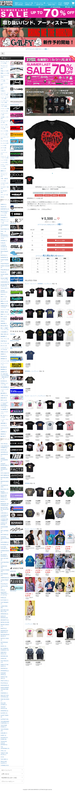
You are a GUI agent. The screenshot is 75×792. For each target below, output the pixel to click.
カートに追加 (61, 240)
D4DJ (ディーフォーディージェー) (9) (5, 221)
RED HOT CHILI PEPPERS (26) (5, 696)
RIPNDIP (12, 150)
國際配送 (54, 195)
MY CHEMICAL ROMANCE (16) (5, 649)
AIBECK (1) (3, 204)
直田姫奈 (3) (4, 358)
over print (12, 72)
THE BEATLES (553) (4, 486)
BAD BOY (12, 387)
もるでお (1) (4, 425)
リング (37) (3, 168)
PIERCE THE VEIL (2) (4, 677)
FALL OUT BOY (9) (4, 559)
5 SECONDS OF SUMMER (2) (5, 446)
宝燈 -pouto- (13, 269)
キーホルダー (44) (4, 191)
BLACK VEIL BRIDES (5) (4, 496)
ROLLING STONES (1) (4, 703)
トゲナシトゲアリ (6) (4, 390)
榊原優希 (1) (4, 336)
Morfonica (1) (4, 255)
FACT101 (12, 472)
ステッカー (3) (4, 194)
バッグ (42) (3, 145)
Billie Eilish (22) (5, 489)
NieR (11, 420)
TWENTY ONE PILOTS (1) (4, 753)
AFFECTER (13, 571)
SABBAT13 (13, 295)
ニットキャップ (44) (4, 137)
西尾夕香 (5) (4, 398)
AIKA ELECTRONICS (15, 394)
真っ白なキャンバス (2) (4, 416)
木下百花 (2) (4, 319)
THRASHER (13, 361)
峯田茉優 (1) (4, 423)
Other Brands (13, 558)
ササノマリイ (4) (5, 338)
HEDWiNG (12, 446)
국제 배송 (62, 195)
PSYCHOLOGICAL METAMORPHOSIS (15, 518)
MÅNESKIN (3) (4, 614)
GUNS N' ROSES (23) (5, 570)
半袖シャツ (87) (5, 71)
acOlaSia (12, 538)
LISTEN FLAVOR (14, 117)
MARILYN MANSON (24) (4, 616)
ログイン (43, 7)
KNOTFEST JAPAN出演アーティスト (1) (5, 593)
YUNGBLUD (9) (5, 765)
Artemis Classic (14, 236)
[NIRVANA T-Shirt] (30, 292)
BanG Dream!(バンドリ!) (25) (5, 212)
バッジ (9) (3, 181)
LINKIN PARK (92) (4, 606)
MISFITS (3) (4, 628)
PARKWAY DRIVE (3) (3, 673)
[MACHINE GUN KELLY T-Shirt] (70, 446)
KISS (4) (3, 590)
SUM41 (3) (3, 735)
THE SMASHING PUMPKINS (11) (5, 722)
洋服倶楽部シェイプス (15, 381)
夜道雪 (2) (3, 434)
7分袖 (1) (3, 91)
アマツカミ (13, 262)
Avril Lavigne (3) (5, 473)
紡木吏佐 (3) (4, 381)
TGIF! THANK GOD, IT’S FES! (16, 347)
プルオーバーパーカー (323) (4, 105)
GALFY (12, 65)
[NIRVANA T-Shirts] (40, 492)
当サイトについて (6, 770)
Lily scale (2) (4, 249)
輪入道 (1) (3, 436)
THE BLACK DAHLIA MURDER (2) (4, 743)
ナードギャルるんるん (15, 413)
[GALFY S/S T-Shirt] (60, 537)
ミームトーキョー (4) (4, 420)
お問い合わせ (5, 774)
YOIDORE (12, 137)
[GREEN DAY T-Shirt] (30, 404)
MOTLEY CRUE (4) (5, 639)
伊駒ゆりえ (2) (4, 303)
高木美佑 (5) (4, 367)
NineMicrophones (14, 288)
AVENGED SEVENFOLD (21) (4, 469)
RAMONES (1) (4, 693)
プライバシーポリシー (7, 781)
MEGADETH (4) (5, 620)
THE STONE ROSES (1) (4, 726)
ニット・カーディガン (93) (4, 97)
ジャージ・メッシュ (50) (4, 80)
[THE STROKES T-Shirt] (50, 425)
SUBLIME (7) (4, 733)
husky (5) (3, 243)
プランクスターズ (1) (4, 412)
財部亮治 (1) (4, 369)
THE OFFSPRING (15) (5, 747)
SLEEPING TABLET (15, 256)
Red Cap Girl (13, 124)
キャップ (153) (4, 131)
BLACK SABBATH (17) (4, 492)
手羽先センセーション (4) (4, 383)
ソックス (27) (4, 162)
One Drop (12, 314)
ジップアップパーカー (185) (4, 101)
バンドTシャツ (63, 193)
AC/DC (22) (3, 450)
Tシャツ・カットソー (38, 193)
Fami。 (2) (3, 231)
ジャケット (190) (5, 108)
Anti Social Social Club (15, 532)
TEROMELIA (13, 504)
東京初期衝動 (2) (5, 387)
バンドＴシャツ (51, 3)
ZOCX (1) (3, 294)
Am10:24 (12, 301)
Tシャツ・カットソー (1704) (5, 62)
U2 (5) (2, 757)
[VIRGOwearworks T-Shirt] (30, 537)
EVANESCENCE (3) (5, 551)
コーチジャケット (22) (4, 113)
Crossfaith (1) (4, 217)
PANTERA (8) (4, 668)
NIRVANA (56, 193)
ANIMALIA (12, 491)
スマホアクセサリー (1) (4, 183)
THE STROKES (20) (4, 729)
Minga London (13, 197)
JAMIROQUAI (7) (5, 577)
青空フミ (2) (4, 296)
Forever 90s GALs (14, 407)
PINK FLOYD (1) (5, 680)
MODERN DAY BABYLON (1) (4, 631)
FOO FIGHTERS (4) (5, 563)
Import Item (13, 551)
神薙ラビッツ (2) (5, 314)
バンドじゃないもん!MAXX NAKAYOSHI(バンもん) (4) (4, 405)
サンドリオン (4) (5, 343)
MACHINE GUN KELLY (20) (5, 610)
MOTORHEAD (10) (4, 643)
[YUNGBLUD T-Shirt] (40, 632)
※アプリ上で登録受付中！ (50, 256)
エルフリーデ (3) (5, 309)
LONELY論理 (13, 452)
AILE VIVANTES (14, 426)
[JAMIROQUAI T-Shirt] (60, 404)
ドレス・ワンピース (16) (4, 127)
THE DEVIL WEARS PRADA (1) (5, 538)
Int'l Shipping (39, 195)
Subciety (12, 91)
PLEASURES (13, 584)
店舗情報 (66, 3)
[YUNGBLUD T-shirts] (30, 653)
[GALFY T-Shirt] (40, 584)
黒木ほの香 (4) (4, 325)
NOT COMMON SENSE (16, 545)
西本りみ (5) (4, 400)
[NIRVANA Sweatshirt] (30, 492)
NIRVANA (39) (4, 656)
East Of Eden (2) (5, 229)
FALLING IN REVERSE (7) (4, 555)
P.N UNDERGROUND (15, 111)
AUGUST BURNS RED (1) (5, 464)
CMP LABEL (13, 275)
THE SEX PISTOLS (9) (4, 707)
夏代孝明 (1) (4, 393)
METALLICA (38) (5, 622)
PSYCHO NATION (14, 104)
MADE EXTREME (14, 340)
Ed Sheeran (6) (4, 544)
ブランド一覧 (29, 3)
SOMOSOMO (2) (5, 282)
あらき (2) (3, 299)
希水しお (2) (4, 316)
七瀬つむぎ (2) (4, 395)
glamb (11, 85)
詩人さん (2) (4, 345)
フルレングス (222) (4, 87)
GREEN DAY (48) (4, 566)
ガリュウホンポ (14, 485)
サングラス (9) (4, 141)
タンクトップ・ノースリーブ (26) (4, 67)
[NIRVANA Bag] (50, 492)
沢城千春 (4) (4, 341)
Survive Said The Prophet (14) (5, 285)
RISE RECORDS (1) (5, 699)
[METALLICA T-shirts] (70, 632)
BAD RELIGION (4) (5, 478)
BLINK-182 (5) (4, 499)
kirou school (13, 590)
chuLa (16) (3, 215)
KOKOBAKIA (13, 355)
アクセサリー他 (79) (4, 187)
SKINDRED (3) (4, 710)
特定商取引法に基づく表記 (9, 778)
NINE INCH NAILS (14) (3, 653)
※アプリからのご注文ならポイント (50, 224)
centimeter (12, 210)
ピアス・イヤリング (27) (4, 165)
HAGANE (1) (4, 240)
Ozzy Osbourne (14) (4, 661)
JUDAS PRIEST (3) (5, 580)
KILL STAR (13, 190)
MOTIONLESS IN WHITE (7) (5, 635)
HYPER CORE (13, 478)
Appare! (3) (3, 206)
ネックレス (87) (5, 143)
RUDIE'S (12, 144)
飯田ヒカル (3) (4, 301)
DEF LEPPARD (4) (4, 531)
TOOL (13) (3, 750)
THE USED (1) (4, 759)
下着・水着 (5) (4, 178)
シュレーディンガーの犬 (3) (4, 348)
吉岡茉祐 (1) (4, 431)
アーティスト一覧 (39, 3)
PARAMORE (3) (5, 670)
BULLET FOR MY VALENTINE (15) (5, 509)
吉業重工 (12, 216)
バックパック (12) (4, 153)
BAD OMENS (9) (5, 475)
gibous (12, 177)
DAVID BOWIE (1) (4, 527)
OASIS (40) (3, 658)
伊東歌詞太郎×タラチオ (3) (5, 306)
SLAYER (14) (4, 713)
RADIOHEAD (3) (5, 685)
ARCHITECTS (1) (4, 455)
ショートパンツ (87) (4, 83)
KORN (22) (3, 597)
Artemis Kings (13, 243)
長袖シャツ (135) (5, 73)
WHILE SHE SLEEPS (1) (4, 762)
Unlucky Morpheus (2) (4, 291)
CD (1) (2, 197)
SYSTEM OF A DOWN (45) (4, 738)
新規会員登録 (56, 7)
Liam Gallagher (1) (4, 603)
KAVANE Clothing (14, 171)
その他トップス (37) (4, 117)
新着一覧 (69, 7)
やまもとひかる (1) (4, 428)
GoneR (12, 374)
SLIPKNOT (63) (4, 719)
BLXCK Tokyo (13, 433)
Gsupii (11, 327)
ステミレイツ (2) (5, 361)
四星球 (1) (3, 354)
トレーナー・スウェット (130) (4, 93)
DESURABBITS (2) (5, 225)
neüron (12, 321)
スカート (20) (4, 124)
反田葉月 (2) (4, 371)
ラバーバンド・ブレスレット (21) (4, 174)
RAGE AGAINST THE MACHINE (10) (5, 689)
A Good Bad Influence (15, 184)
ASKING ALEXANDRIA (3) (4, 459)
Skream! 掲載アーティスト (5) (4, 278)
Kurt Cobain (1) (4, 600)
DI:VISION (12, 439)
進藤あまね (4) (4, 351)
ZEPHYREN (13, 525)
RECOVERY (13, 223)
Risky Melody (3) (5, 269)
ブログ (60, 3)
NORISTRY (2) (4, 257)
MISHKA (12, 465)
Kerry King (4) (4, 584)
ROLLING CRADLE (15, 368)
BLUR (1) (3, 501)
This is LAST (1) (5, 288)
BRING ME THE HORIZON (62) (5, 504)
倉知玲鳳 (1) (4, 323)
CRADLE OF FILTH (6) (4, 523)
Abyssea (12, 230)
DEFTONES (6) (4, 534)
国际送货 (47, 195)
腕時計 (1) (3, 171)
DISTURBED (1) (5, 542)
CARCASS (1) (4, 513)
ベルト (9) (3, 150)
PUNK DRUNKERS (15, 130)
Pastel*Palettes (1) (4, 260)
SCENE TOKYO (14, 78)
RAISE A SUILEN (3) (5, 266)
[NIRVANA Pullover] (60, 492)
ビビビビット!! (13, 400)
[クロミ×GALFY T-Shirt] (30, 584)
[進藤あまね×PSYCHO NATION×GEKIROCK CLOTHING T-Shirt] (60, 561)
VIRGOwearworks (14, 98)
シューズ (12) (4, 160)
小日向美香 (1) (4, 332)
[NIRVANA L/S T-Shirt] (40, 513)
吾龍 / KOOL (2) (4, 334)
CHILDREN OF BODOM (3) (4, 516)
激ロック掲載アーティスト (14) (5, 328)
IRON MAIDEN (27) (4, 574)
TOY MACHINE (14, 164)
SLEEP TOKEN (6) (4, 716)
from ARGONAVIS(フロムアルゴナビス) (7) (5, 236)
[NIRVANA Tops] (30, 379)
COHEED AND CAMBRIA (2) (4, 519)
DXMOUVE (13, 308)
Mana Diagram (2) (4, 252)
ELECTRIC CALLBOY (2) (4, 547)
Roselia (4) (3, 272)
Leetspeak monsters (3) (4, 245)
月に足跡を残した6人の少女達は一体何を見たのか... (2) (5, 376)
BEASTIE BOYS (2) (5, 482)
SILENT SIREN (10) (4, 275)
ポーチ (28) (3, 147)
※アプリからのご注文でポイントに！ (37, 49)
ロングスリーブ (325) (4, 76)
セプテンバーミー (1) (4, 363)
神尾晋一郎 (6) (4, 312)
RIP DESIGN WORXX (15, 577)
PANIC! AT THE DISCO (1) (4, 665)
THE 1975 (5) (4, 443)
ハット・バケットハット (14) (4, 133)
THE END (12, 334)
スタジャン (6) (4, 111)
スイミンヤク (13, 498)
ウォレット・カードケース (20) (5, 156)
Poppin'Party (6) (5, 263)
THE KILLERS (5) (4, 586)
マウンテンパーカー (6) (4, 121)
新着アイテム (19, 3)
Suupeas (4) (4, 356)
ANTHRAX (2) (4, 452)
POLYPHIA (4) (4, 683)
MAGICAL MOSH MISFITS (14, 157)
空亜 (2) (3, 321)
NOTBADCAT (13, 282)
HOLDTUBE (13, 564)
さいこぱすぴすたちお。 (16, 249)
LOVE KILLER (13, 511)
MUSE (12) (3, 646)
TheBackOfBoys (14, 459)
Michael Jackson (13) (5, 625)
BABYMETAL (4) (5, 209)
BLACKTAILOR (14, 203)
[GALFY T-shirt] (50, 537)
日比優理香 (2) (4, 409)
